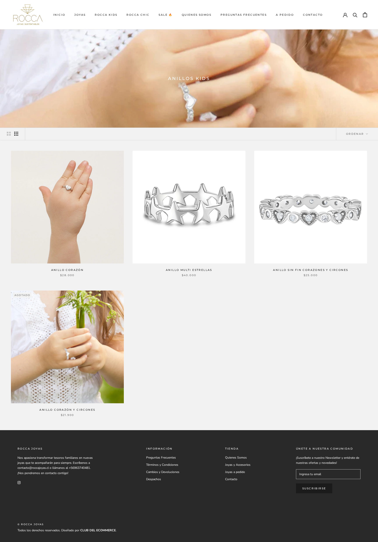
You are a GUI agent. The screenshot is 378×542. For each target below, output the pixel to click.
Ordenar (355, 133)
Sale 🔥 (165, 14)
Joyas (80, 14)
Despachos (153, 479)
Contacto (313, 14)
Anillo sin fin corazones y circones (310, 270)
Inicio (59, 14)
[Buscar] (355, 14)
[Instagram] (19, 482)
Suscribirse (314, 488)
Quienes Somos (196, 14)
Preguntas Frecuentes (243, 14)
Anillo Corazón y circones (67, 409)
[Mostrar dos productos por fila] (9, 134)
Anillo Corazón (67, 270)
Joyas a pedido (235, 472)
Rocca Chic (137, 14)
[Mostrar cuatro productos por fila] (16, 134)
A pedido (285, 14)
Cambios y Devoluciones (162, 472)
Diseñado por (88, 530)
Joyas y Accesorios (237, 465)
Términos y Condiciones (162, 465)
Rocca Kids (106, 14)
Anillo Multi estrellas (189, 270)
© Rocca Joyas (31, 524)
